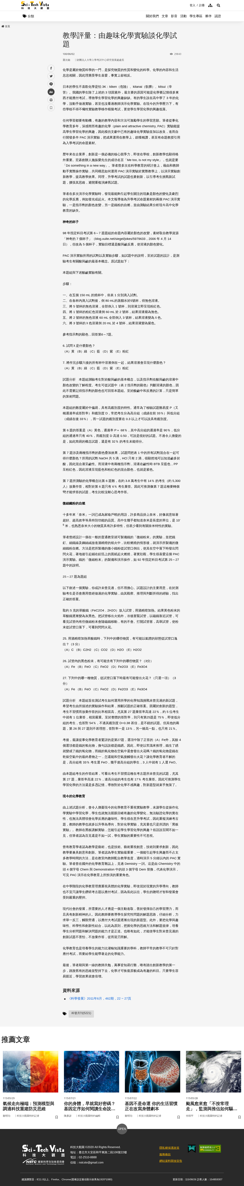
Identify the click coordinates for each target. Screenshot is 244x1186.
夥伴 (208, 16)
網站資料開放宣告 (170, 1160)
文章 (165, 16)
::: (187, 5)
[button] (218, 5)
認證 (218, 16)
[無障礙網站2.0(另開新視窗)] (210, 1149)
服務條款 (165, 1154)
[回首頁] (35, 5)
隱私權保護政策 (169, 1147)
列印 (51, 99)
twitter (51, 76)
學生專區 (196, 16)
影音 (174, 16)
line (50, 84)
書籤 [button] (51, 107)
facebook (51, 68)
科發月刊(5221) (81, 1013)
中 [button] (51, 91)
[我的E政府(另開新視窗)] (192, 1149)
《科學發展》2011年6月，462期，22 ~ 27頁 (99, 998)
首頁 (7, 26)
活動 (183, 16)
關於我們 (152, 16)
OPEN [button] (122, 1128)
